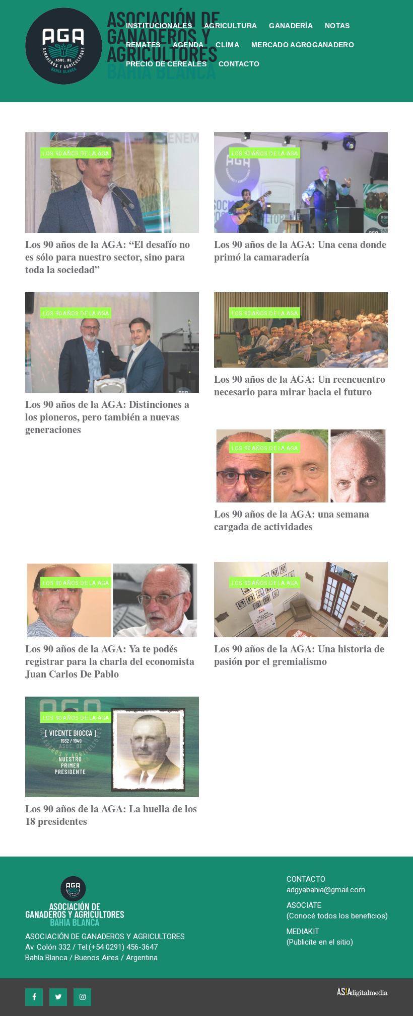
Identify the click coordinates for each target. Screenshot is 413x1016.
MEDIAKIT (303, 931)
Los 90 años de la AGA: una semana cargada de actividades (291, 520)
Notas (337, 26)
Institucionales (159, 26)
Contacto (239, 64)
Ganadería (291, 26)
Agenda (188, 45)
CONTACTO (306, 879)
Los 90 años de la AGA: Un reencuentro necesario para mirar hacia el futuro (299, 385)
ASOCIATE (304, 905)
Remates (143, 45)
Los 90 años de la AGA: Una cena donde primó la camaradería (300, 250)
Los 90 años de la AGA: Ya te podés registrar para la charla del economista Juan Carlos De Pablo (109, 661)
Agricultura (230, 26)
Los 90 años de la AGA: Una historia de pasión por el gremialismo (299, 654)
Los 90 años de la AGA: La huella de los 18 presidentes (111, 814)
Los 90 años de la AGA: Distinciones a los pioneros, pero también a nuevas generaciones (107, 417)
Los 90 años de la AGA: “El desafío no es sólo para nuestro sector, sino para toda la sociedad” (107, 257)
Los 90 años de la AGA (76, 153)
